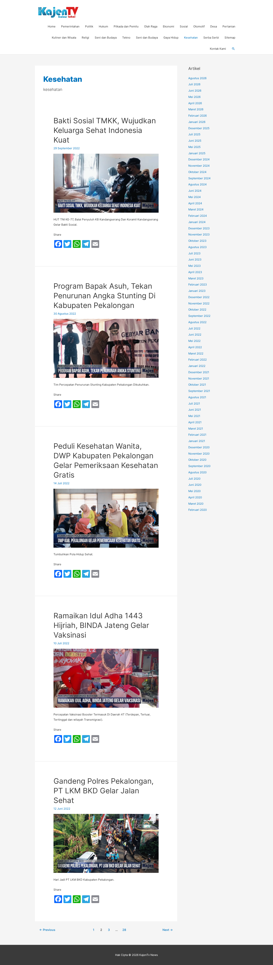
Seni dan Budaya (106, 37)
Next (167, 930)
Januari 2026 (196, 122)
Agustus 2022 (197, 322)
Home (52, 26)
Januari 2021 (196, 441)
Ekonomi (168, 26)
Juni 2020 (194, 484)
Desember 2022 (198, 297)
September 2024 (199, 178)
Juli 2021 (194, 403)
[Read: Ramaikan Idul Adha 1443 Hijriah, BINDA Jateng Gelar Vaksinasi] (106, 678)
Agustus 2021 (197, 397)
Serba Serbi (211, 37)
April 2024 (195, 203)
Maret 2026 (195, 109)
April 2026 (195, 103)
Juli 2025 (194, 134)
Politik (89, 26)
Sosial (184, 26)
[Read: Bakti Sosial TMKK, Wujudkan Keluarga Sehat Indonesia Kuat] (106, 183)
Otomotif (199, 26)
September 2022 (199, 316)
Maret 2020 (195, 503)
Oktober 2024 (197, 172)
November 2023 (199, 234)
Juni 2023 (195, 259)
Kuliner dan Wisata (64, 37)
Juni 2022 (194, 334)
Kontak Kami (218, 48)
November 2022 (198, 303)
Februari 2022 (197, 359)
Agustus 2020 (197, 472)
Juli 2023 (194, 253)
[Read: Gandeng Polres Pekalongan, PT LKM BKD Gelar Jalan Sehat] (106, 843)
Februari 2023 (197, 284)
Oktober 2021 (197, 384)
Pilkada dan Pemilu (126, 26)
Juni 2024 (195, 190)
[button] (233, 49)
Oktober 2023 (197, 241)
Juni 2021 (194, 409)
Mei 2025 (194, 147)
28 (124, 930)
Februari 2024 (197, 215)
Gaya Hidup (170, 37)
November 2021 (198, 378)
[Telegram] (86, 244)
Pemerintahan (70, 26)
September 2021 (199, 391)
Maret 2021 (195, 428)
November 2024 (199, 165)
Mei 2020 (194, 491)
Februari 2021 (197, 434)
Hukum (103, 26)
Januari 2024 (197, 222)
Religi (85, 37)
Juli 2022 (194, 328)
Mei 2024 (194, 197)
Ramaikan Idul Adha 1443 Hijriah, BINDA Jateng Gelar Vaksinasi (101, 625)
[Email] (95, 244)
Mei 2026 (194, 97)
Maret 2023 (196, 278)
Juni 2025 (194, 140)
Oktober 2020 (197, 459)
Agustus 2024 (197, 184)
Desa (213, 26)
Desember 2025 (198, 128)
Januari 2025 (196, 153)
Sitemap (230, 37)
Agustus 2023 (197, 247)
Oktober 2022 (197, 309)
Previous (47, 930)
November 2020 (198, 453)
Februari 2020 (197, 510)
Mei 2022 (194, 341)
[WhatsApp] (76, 244)
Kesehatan (191, 37)
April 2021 (195, 422)
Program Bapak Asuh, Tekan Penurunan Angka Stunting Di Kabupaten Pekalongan (104, 295)
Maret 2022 (195, 353)
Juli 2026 (194, 84)
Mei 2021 (194, 416)
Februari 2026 (197, 115)
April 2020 (195, 497)
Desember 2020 (198, 447)
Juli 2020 (194, 478)
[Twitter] (67, 244)
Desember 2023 (199, 228)
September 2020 (199, 466)
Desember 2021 (198, 372)
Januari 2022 (196, 366)
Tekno (126, 37)
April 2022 (195, 347)
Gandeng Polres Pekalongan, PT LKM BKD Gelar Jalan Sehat (103, 790)
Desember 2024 (199, 159)
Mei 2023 (194, 266)
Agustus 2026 (197, 78)
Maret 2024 (196, 209)
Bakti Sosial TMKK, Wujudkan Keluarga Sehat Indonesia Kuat (104, 130)
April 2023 (195, 272)
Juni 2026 (194, 90)
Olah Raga (150, 26)
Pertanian (228, 26)
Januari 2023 (197, 291)
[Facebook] (58, 244)
